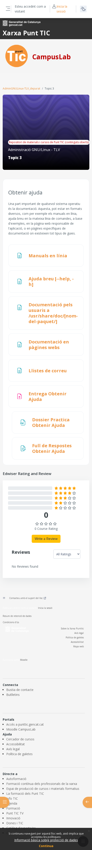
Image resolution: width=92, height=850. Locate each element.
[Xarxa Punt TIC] (16, 55)
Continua (46, 846)
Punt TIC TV (14, 813)
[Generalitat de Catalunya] (21, 23)
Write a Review (46, 539)
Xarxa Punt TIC (26, 33)
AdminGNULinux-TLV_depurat (21, 88)
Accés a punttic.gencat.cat (25, 724)
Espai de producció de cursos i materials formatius (42, 788)
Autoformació (16, 779)
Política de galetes (75, 637)
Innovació (13, 818)
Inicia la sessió (61, 8)
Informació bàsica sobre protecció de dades (46, 840)
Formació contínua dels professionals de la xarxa (41, 784)
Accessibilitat (77, 641)
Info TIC (12, 798)
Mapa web (78, 646)
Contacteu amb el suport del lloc (26, 598)
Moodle (23, 659)
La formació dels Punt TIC (25, 793)
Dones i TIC (14, 823)
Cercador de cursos (20, 739)
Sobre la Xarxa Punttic (72, 628)
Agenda (11, 803)
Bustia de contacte (19, 690)
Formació (13, 808)
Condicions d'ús (11, 622)
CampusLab (51, 56)
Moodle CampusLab (21, 729)
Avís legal (79, 633)
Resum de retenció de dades (17, 616)
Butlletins (13, 694)
